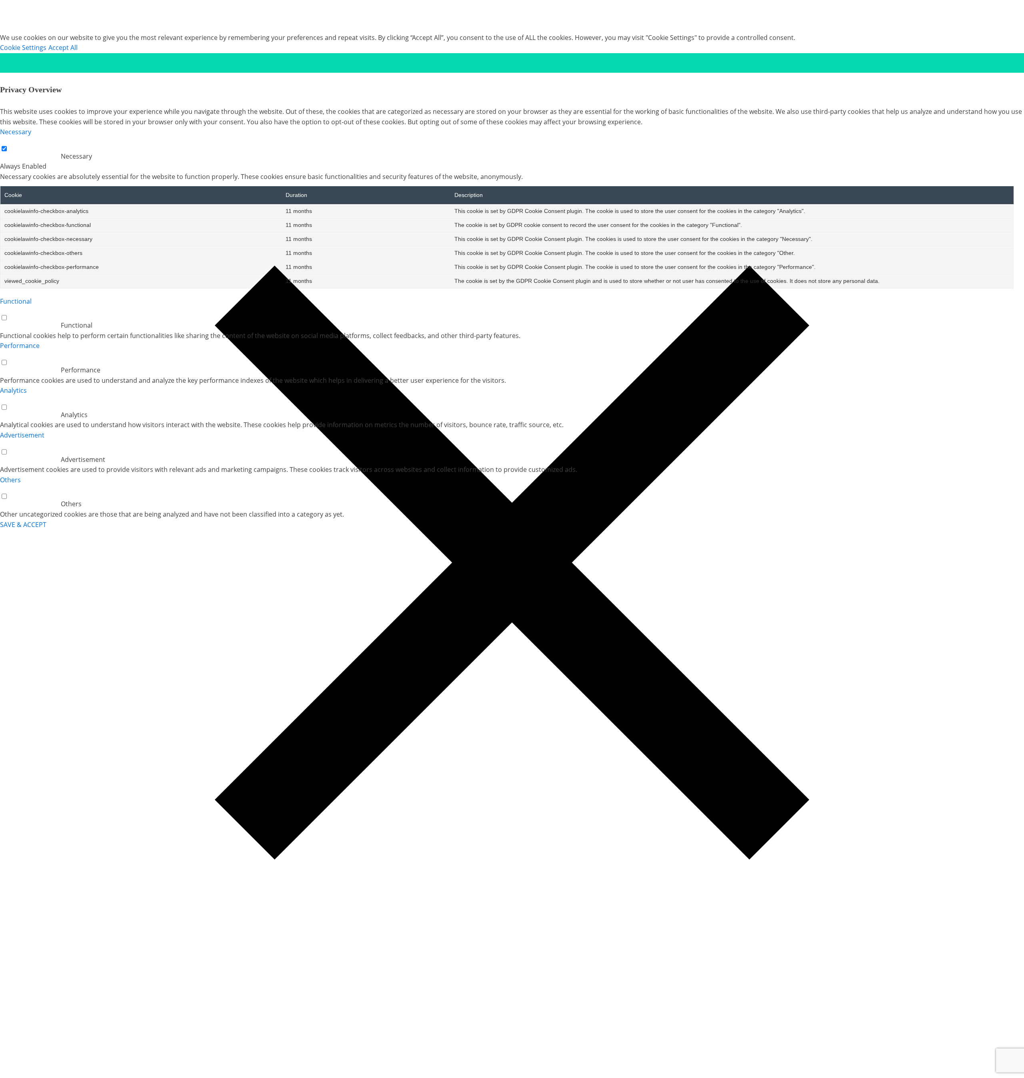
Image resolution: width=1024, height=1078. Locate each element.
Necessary (76, 156)
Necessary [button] (15, 131)
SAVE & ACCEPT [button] (23, 524)
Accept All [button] (63, 47)
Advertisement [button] (22, 435)
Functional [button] (16, 301)
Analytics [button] (13, 390)
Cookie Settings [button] (23, 47)
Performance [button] (20, 345)
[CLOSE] (512, 63)
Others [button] (10, 479)
